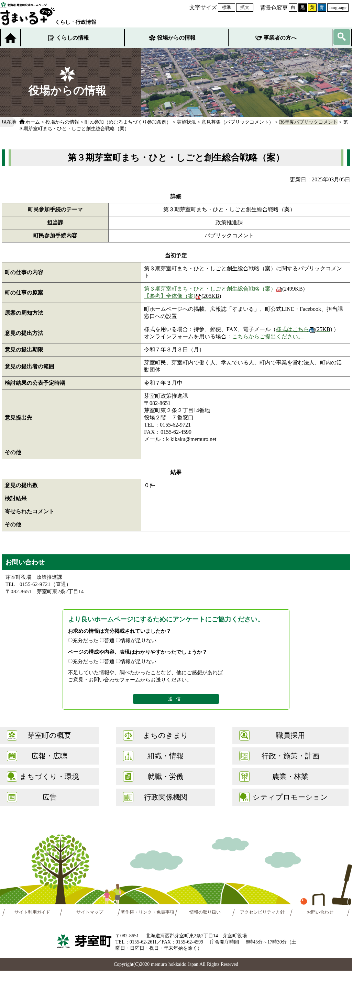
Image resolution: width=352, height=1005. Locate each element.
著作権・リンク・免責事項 (147, 912)
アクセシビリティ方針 (262, 912)
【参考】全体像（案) (182, 296)
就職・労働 (165, 776)
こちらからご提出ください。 (268, 336)
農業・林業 (290, 776)
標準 (226, 7)
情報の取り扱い (205, 912)
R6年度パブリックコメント (308, 122)
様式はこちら (304, 329)
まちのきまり (165, 735)
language (337, 7)
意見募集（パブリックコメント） (237, 122)
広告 (49, 797)
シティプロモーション (290, 797)
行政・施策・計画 (290, 756)
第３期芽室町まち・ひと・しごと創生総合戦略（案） (224, 289)
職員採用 (290, 735)
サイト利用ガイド (32, 912)
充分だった (85, 640)
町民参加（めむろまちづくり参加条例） (128, 122)
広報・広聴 (49, 756)
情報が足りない (138, 640)
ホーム (32, 122)
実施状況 (186, 122)
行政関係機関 (165, 797)
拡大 (244, 7)
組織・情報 (165, 756)
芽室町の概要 (49, 735)
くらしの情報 (72, 38)
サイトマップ (90, 912)
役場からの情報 (176, 38)
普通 (109, 640)
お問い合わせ (319, 912)
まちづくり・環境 (49, 776)
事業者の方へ (280, 38)
